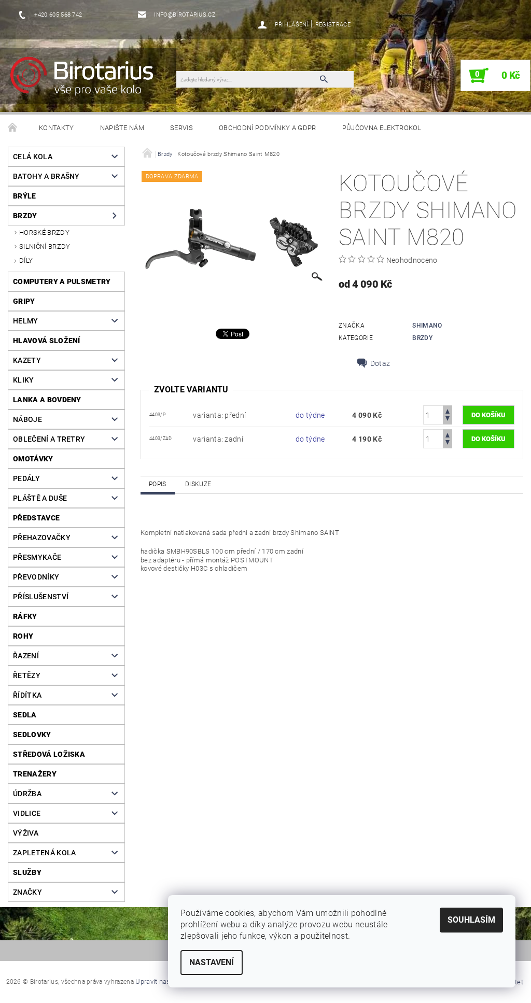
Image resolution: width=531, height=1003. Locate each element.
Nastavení (211, 962)
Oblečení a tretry (49, 439)
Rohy (23, 636)
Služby (27, 872)
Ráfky (25, 616)
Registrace (333, 24)
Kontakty (56, 128)
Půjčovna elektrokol (382, 128)
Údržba (27, 793)
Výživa (25, 833)
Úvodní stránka (13, 128)
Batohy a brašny (46, 176)
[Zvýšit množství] (447, 410)
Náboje (27, 419)
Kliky (23, 380)
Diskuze (198, 484)
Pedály (26, 478)
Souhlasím (471, 920)
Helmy (25, 321)
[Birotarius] (93, 80)
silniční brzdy (44, 246)
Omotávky (33, 459)
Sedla (25, 715)
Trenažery (35, 774)
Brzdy (25, 215)
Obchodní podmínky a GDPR (267, 128)
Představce (36, 518)
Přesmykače (37, 557)
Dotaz (380, 363)
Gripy (24, 301)
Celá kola (32, 156)
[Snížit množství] (447, 420)
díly (26, 260)
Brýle (24, 196)
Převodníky (36, 577)
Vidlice (26, 813)
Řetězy (26, 675)
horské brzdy (44, 232)
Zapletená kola (44, 853)
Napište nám (122, 128)
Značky (27, 892)
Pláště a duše (40, 498)
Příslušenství (40, 596)
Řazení (26, 656)
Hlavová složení (46, 340)
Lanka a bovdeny (47, 399)
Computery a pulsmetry (62, 281)
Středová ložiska (49, 754)
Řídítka (27, 695)
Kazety (27, 360)
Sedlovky (32, 734)
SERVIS (181, 128)
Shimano (427, 325)
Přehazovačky (42, 537)
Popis (157, 484)
